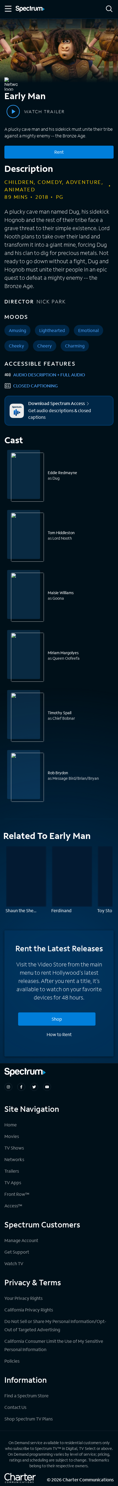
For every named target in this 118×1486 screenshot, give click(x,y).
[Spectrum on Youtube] (47, 1087)
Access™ (13, 1205)
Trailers (11, 1171)
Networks (14, 1159)
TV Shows (14, 1148)
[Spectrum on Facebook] (21, 1087)
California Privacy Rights (28, 1310)
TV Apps (12, 1182)
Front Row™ (16, 1194)
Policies (11, 1361)
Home (10, 1125)
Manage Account (21, 1240)
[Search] (109, 9)
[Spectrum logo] (30, 9)
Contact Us (15, 1407)
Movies (11, 1136)
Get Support (16, 1252)
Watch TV (13, 1263)
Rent (59, 152)
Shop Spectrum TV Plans (28, 1419)
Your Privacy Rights (23, 1298)
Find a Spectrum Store (26, 1395)
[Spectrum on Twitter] (34, 1087)
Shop (57, 1019)
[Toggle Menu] (7, 9)
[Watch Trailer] (13, 111)
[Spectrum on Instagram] (8, 1087)
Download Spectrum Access (56, 403)
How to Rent (59, 1034)
